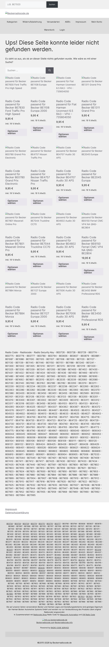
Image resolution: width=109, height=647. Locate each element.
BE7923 (81, 596)
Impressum (81, 22)
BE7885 (10, 594)
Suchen (52, 4)
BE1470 (82, 534)
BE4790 (9, 568)
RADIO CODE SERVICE (60, 628)
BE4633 (58, 557)
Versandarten (53, 22)
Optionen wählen (13, 132)
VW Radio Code (88, 615)
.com (52, 622)
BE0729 (26, 524)
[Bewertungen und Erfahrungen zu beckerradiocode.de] (54, 620)
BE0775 (42, 524)
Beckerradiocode (43, 622)
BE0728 (18, 524)
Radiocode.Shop (40, 615)
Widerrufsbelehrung (32, 22)
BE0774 (34, 524)
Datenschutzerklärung (17, 512)
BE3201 (10, 550)
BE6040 (41, 568)
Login (62, 30)
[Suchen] (50, 70)
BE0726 (10, 524)
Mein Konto (96, 22)
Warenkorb (49, 30)
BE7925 (89, 596)
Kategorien (12, 22)
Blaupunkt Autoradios (69, 615)
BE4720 (82, 560)
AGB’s (67, 22)
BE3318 (98, 550)
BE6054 (42, 570)
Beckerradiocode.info (64, 622)
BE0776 (50, 524)
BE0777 (58, 524)
